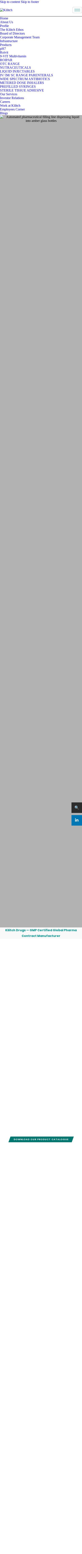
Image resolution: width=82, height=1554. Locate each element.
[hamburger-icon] (77, 10)
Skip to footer (30, 2)
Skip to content (10, 2)
